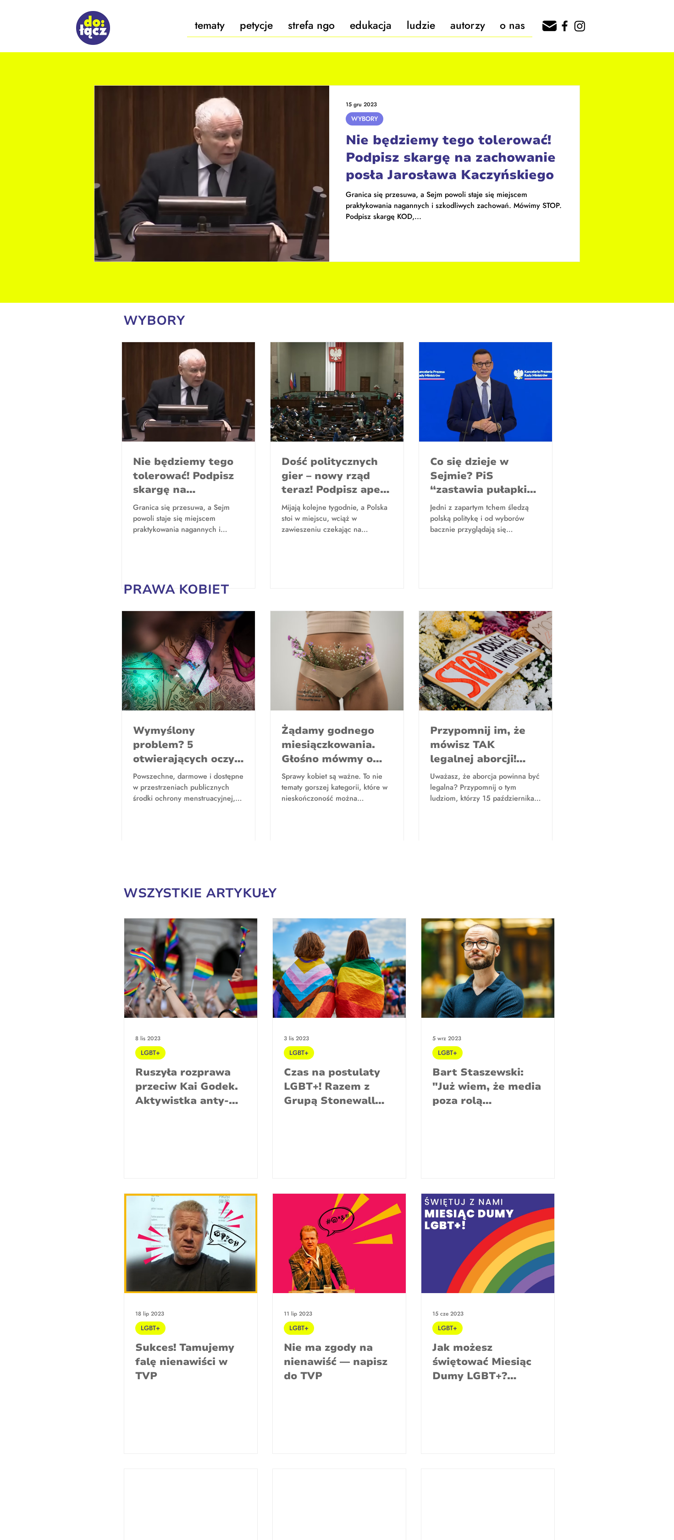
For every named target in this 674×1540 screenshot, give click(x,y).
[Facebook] (565, 26)
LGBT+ (150, 1052)
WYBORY (364, 118)
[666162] (549, 26)
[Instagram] (580, 26)
